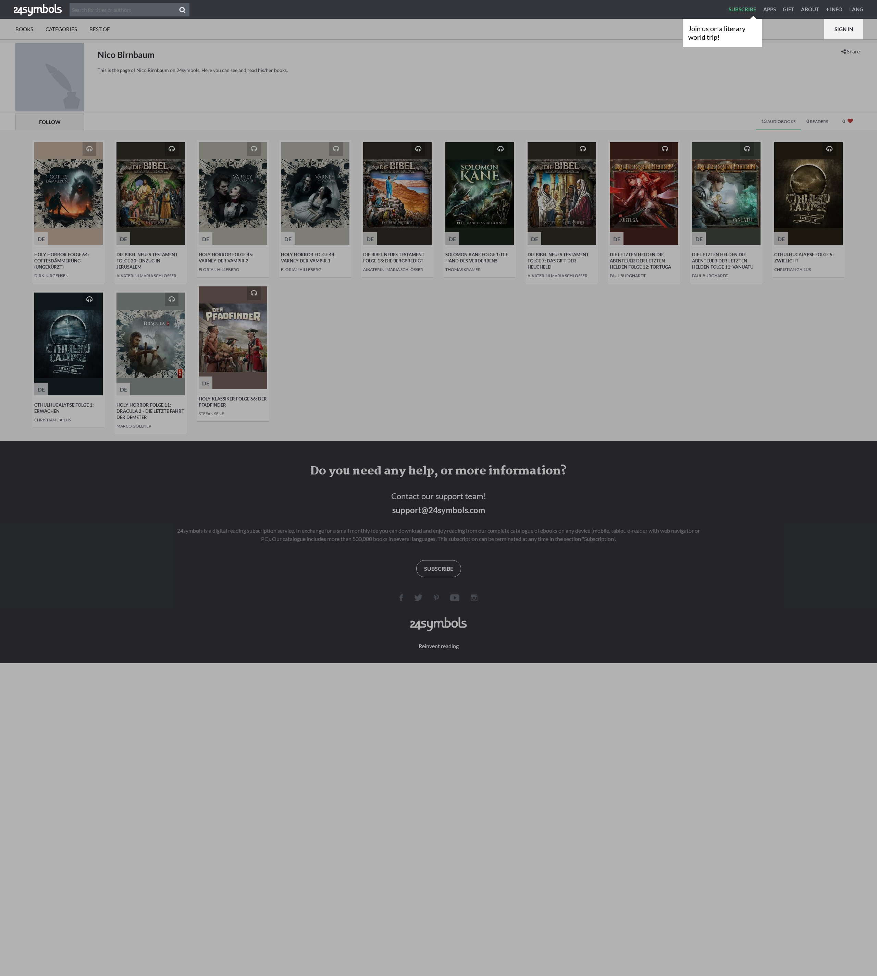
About (810, 9)
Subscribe (742, 9)
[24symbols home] (38, 9)
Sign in (844, 29)
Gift (788, 9)
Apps (769, 9)
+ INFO (834, 9)
